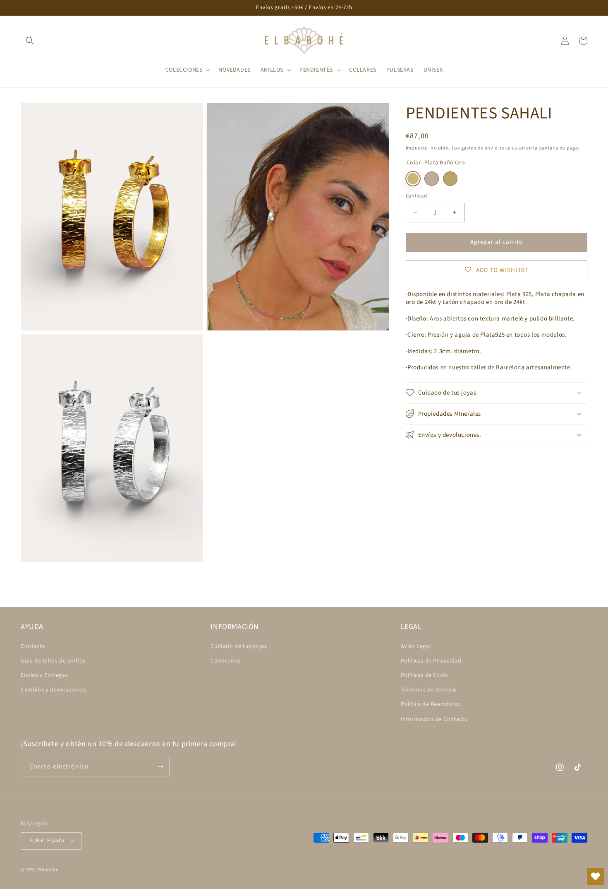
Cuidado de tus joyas (239, 646)
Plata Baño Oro (413, 178)
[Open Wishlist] (595, 876)
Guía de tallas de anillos (53, 661)
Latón (450, 178)
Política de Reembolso (431, 704)
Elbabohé (48, 870)
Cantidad (416, 196)
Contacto (33, 646)
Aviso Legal (416, 646)
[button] (30, 40)
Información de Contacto (434, 719)
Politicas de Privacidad (431, 661)
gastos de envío (479, 148)
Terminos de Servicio (429, 690)
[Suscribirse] (160, 766)
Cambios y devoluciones (53, 690)
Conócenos (225, 661)
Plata (431, 178)
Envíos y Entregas (44, 675)
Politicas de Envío (424, 675)
